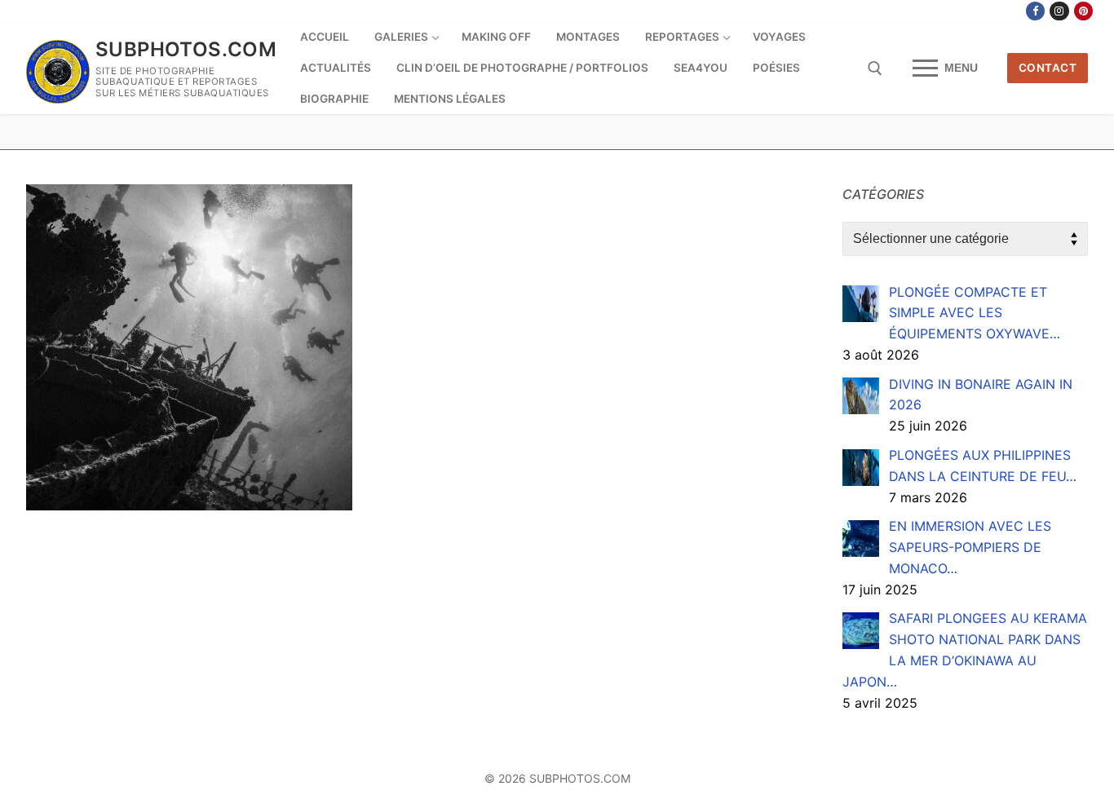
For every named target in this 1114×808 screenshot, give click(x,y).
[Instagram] (1059, 11)
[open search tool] (875, 68)
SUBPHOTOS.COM (185, 49)
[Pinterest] (1083, 11)
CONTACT (1048, 67)
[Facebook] (1035, 11)
